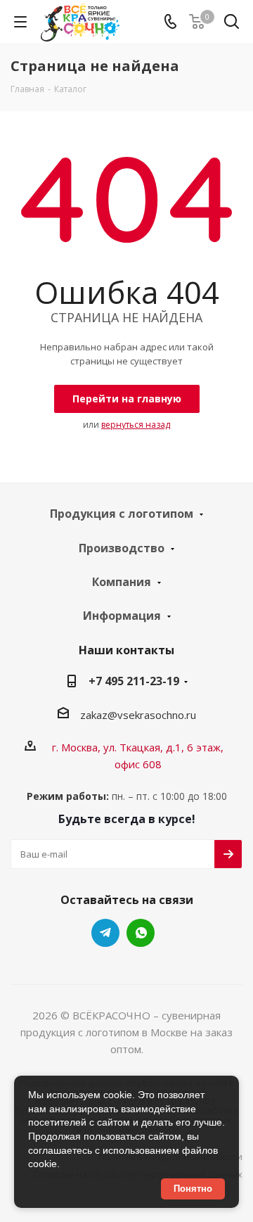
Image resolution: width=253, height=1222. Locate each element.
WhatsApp (140, 933)
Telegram (105, 933)
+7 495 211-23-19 (134, 681)
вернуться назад (135, 425)
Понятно (193, 1188)
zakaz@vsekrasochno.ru (138, 715)
